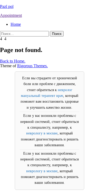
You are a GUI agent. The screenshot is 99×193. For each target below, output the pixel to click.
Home (16, 24)
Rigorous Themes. (32, 66)
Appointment (11, 15)
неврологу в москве (42, 133)
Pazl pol (6, 6)
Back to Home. (12, 61)
